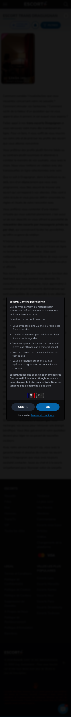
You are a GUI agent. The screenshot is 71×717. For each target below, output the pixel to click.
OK (48, 407)
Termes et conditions (42, 415)
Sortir (23, 407)
